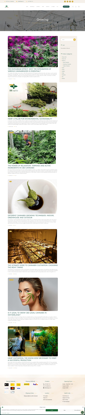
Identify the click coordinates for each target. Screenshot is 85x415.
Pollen (63, 73)
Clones (63, 69)
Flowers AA (64, 58)
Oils (62, 76)
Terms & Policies (65, 399)
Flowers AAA (64, 57)
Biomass (63, 78)
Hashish (63, 71)
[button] (83, 407)
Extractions (64, 74)
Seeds (63, 67)
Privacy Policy (4, 413)
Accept (52, 410)
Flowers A (63, 60)
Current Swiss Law (66, 395)
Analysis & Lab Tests (66, 397)
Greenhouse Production (67, 64)
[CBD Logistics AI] (82, 412)
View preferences (77, 410)
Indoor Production (66, 62)
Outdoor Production (66, 66)
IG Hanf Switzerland (66, 401)
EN (57, 6)
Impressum (8, 413)
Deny (64, 410)
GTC (2, 413)
